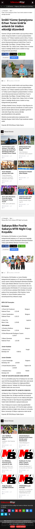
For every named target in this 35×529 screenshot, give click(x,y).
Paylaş (6, 54)
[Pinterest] (20, 510)
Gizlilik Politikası (21, 526)
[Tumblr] (9, 514)
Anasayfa (5, 10)
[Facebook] (2, 510)
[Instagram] (9, 510)
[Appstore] (30, 510)
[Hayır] (33, 524)
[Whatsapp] (23, 510)
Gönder (23, 54)
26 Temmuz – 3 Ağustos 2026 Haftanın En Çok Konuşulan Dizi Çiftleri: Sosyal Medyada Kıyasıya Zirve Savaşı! (21, 6)
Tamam (12, 526)
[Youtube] (16, 510)
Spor (11, 10)
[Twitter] (5, 510)
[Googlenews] (27, 510)
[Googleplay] (2, 514)
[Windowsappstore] (5, 514)
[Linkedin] (13, 510)
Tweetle (15, 54)
